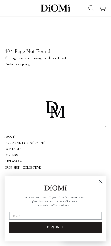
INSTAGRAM (13, 162)
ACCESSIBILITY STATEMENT (25, 143)
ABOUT (10, 137)
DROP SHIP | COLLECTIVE (23, 168)
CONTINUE (55, 227)
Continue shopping (17, 64)
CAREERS (11, 155)
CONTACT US (14, 149)
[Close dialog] (101, 182)
